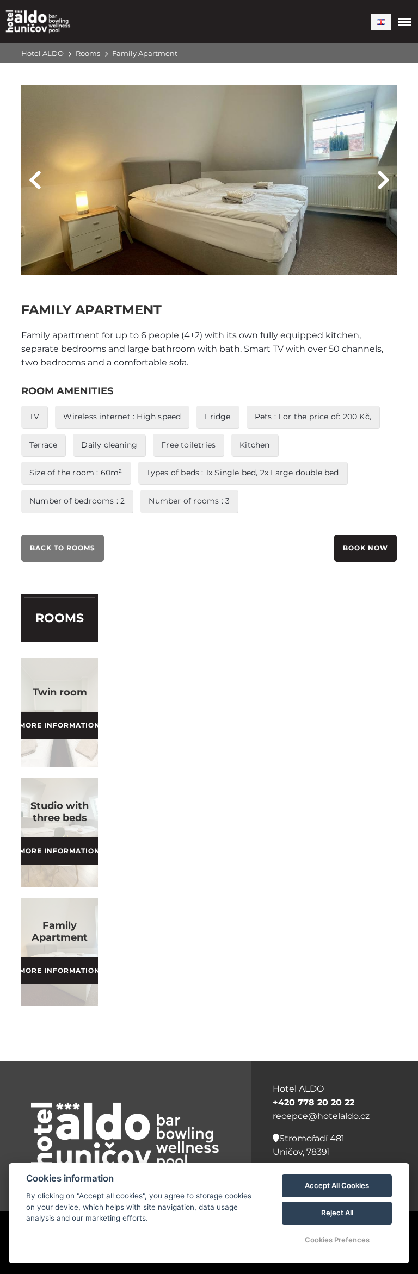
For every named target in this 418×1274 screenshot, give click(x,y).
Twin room (60, 692)
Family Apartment (60, 931)
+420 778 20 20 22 (313, 1102)
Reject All (337, 1212)
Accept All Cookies (337, 1185)
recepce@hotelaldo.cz (321, 1116)
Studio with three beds (59, 812)
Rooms (88, 53)
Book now (365, 548)
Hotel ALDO (42, 53)
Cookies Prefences (337, 1239)
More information (59, 725)
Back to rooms (62, 548)
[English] (381, 22)
